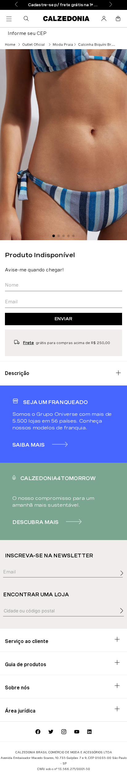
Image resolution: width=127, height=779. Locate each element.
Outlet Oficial (33, 44)
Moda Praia (63, 44)
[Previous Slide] (16, 5)
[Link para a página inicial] (10, 44)
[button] (27, 18)
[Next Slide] (110, 5)
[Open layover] (123, 580)
